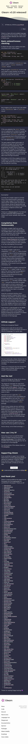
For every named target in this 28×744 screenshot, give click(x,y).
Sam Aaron (7, 643)
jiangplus (6, 567)
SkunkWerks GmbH (9, 659)
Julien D (15, 387)
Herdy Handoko (8, 554)
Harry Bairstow (8, 551)
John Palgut (7, 570)
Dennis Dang (7, 533)
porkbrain (6, 628)
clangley (6, 515)
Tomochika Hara (8, 668)
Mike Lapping (7, 607)
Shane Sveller (7, 652)
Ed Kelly (6, 534)
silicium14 (6, 656)
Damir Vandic (7, 522)
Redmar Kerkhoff (8, 635)
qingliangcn (7, 631)
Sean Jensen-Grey (8, 649)
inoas (5, 560)
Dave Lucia (7, 527)
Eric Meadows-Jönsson (10, 537)
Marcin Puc (7, 588)
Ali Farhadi (7, 491)
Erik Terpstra (7, 539)
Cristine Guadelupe (9, 521)
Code (2, 709)
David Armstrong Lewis (10, 528)
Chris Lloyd (7, 509)
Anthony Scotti (8, 493)
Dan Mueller (7, 525)
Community (14, 6)
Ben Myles (6, 500)
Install (20, 7)
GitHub (23, 470)
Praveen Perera (8, 629)
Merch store (4, 714)
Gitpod (6, 545)
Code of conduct (23, 707)
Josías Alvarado (8, 577)
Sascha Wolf (7, 644)
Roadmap (4, 734)
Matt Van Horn (8, 595)
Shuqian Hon (7, 655)
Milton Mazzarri (8, 612)
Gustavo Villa (7, 549)
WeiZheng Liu (7, 680)
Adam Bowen (7, 485)
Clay (5, 517)
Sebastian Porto (8, 650)
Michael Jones (7, 601)
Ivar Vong (6, 561)
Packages (10, 7)
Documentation (5, 723)
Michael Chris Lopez (9, 600)
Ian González (7, 557)
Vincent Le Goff (8, 677)
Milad (5, 610)
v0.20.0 (3, 36)
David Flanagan (8, 531)
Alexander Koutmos (9, 490)
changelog (6, 447)
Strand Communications (10, 662)
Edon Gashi (7, 536)
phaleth (6, 626)
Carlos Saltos (7, 505)
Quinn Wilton (7, 632)
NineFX (6, 618)
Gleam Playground (12, 239)
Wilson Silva (7, 681)
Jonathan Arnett (13, 413)
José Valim (7, 576)
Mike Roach (7, 609)
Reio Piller (6, 637)
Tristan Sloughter (8, 671)
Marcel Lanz (7, 586)
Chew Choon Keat (8, 508)
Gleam (16, 3)
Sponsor (20, 6)
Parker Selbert (7, 624)
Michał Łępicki (13, 212)
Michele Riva (7, 606)
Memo (5, 597)
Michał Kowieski (8, 603)
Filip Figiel (6, 540)
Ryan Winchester (8, 641)
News (7, 6)
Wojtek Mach (7, 683)
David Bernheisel (8, 530)
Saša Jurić (6, 646)
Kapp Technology (8, 580)
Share (23, 29)
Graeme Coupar (8, 546)
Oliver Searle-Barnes (9, 622)
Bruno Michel (7, 503)
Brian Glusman (8, 502)
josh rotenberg (8, 574)
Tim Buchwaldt (8, 665)
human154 (6, 555)
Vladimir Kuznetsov (9, 679)
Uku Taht (6, 674)
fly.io (5, 543)
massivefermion (8, 594)
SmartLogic (7, 661)
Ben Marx (6, 499)
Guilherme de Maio (9, 548)
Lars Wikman (7, 585)
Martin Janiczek (8, 592)
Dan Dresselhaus (8, 524)
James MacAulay (8, 563)
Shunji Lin (6, 653)
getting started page (7, 439)
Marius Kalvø (7, 589)
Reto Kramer (7, 638)
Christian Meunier (8, 512)
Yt (4, 686)
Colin (5, 519)
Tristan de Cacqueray (9, 670)
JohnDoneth (7, 572)
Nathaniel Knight (8, 613)
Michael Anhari (8, 598)
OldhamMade (7, 619)
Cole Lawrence (8, 518)
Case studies (4, 737)
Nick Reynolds (7, 615)
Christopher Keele (8, 514)
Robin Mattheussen (9, 640)
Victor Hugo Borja (8, 676)
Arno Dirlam (7, 496)
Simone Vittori (7, 658)
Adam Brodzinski (8, 487)
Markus (6, 591)
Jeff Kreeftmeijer (8, 566)
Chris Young (7, 511)
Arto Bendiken (8, 497)
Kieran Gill (6, 582)
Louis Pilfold (20, 24)
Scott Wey (6, 647)
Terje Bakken (7, 664)
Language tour (5, 717)
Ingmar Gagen (8, 558)
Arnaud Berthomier (9, 494)
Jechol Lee (7, 564)
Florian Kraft (7, 542)
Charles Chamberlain (9, 506)
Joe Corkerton (8, 569)
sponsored (16, 481)
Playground (4, 720)
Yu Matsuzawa (8, 687)
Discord (3, 712)
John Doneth (13, 307)
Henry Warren (7, 552)
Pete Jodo (6, 625)
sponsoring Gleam (19, 457)
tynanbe (6, 673)
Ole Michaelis (7, 621)
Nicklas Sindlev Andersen (10, 616)
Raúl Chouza (7, 634)
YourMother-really (8, 684)
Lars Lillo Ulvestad (9, 583)
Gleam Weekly (5, 731)
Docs (15, 7)
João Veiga (7, 579)
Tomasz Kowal (8, 667)
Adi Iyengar (7, 488)
